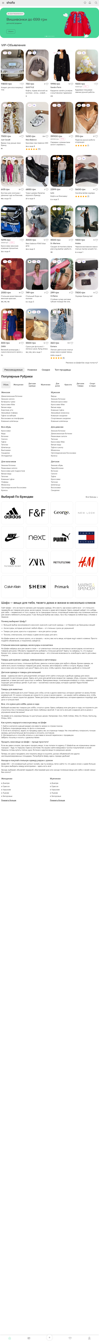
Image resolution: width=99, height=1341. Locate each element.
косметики (88, 648)
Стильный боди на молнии (34, 297)
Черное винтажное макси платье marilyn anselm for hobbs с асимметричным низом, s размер (86, 248)
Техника (7, 635)
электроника (16, 635)
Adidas (71, 716)
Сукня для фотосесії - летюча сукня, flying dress (37, 347)
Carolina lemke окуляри (85, 193)
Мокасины (55, 450)
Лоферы (4, 482)
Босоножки (56, 487)
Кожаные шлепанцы (9, 421)
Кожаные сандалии (59, 416)
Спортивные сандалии (61, 418)
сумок (58, 628)
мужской (43, 625)
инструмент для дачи (23, 668)
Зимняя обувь (57, 465)
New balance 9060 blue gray (36, 244)
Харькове (7, 790)
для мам (32, 683)
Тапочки (4, 445)
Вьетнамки (6, 450)
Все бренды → (92, 497)
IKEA (9, 718)
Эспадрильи (6, 456)
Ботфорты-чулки (8, 402)
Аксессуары (9, 628)
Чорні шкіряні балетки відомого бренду (35, 194)
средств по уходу (40, 695)
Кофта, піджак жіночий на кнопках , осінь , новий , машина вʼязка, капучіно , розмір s (36, 92)
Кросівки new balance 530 (37, 143)
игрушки (83, 678)
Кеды (3, 433)
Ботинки (4, 436)
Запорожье (7, 796)
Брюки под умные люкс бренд (11, 144)
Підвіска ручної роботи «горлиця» (85, 141)
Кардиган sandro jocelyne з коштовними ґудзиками (61, 92)
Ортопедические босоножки (63, 453)
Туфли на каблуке (8, 416)
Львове (6, 793)
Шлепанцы (5, 447)
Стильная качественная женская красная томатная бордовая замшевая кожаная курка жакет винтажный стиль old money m (11, 297)
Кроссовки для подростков (13, 471)
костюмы (18, 663)
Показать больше (8, 800)
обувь (76, 678)
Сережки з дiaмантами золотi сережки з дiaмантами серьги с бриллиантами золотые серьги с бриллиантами (60, 143)
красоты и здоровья (27, 631)
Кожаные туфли (57, 410)
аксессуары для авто (48, 635)
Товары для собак (36, 693)
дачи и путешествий (10, 700)
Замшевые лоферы (9, 413)
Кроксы (54, 456)
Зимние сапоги (7, 399)
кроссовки (5, 668)
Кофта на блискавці (58, 196)
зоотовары (27, 635)
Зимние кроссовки (59, 402)
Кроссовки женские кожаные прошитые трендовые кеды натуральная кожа (9, 247)
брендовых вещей (87, 625)
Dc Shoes (83, 716)
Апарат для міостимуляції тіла (12, 88)
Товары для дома (11, 631)
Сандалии (5, 453)
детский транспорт (25, 680)
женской (35, 625)
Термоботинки (57, 468)
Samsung (92, 716)
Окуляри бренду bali (83, 296)
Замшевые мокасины (60, 413)
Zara (60, 716)
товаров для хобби (28, 708)
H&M (65, 716)
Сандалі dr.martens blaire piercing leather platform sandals (61, 248)
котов (46, 693)
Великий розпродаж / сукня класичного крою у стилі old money (11, 351)
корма (18, 695)
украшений (69, 628)
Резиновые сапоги (59, 436)
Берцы (54, 396)
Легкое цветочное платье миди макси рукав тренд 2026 (61, 351)
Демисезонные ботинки (11, 396)
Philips (4, 718)
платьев (55, 648)
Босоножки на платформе (12, 418)
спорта (40, 708)
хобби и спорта (69, 666)
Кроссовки (6, 431)
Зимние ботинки (58, 399)
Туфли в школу (57, 447)
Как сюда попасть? (89, 363)
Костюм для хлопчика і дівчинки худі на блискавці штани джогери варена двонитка (12, 194)
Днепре (6, 783)
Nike (77, 716)
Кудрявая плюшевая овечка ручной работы (85, 91)
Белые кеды (6, 407)
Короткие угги (7, 410)
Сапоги (4, 439)
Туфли (3, 442)
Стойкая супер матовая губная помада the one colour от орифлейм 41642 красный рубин (61, 300)
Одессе (6, 786)
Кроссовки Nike (8, 404)
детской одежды (56, 625)
